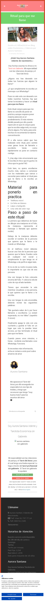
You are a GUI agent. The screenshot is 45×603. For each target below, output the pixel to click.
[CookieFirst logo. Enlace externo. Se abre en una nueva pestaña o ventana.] (2, 576)
